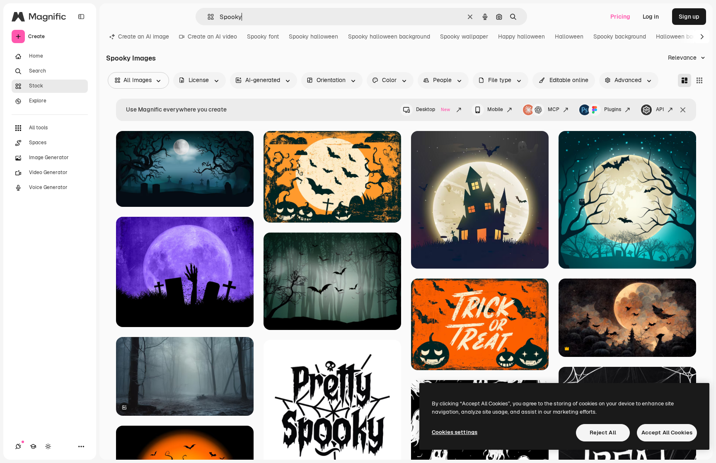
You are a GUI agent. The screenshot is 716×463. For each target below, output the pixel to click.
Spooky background (619, 36)
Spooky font (263, 36)
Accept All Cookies (666, 432)
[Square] (699, 80)
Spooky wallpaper (464, 36)
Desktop (433, 109)
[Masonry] (684, 80)
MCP (553, 109)
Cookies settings (454, 432)
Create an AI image (143, 36)
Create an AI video (212, 36)
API (660, 109)
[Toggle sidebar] (81, 16)
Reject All (603, 432)
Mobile (495, 109)
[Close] (683, 110)
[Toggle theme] (48, 446)
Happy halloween (521, 36)
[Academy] (33, 446)
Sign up (689, 16)
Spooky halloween (313, 36)
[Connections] (18, 446)
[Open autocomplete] (207, 17)
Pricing (620, 16)
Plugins (612, 109)
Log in (651, 16)
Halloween (569, 36)
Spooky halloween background (389, 36)
